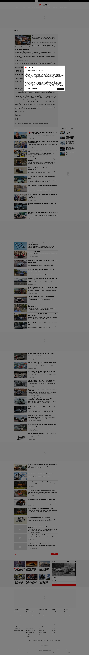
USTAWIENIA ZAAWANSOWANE (32, 88)
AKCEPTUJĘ (61, 88)
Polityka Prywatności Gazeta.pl (55, 85)
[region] (44, 78)
